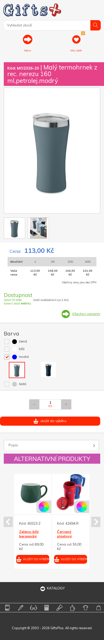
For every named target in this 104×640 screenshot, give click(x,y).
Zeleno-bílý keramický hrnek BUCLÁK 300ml (15, 538)
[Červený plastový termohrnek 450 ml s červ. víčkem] (53, 492)
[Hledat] (95, 25)
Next (95, 522)
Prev (8, 522)
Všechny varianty (86, 314)
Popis (13, 445)
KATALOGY (56, 588)
